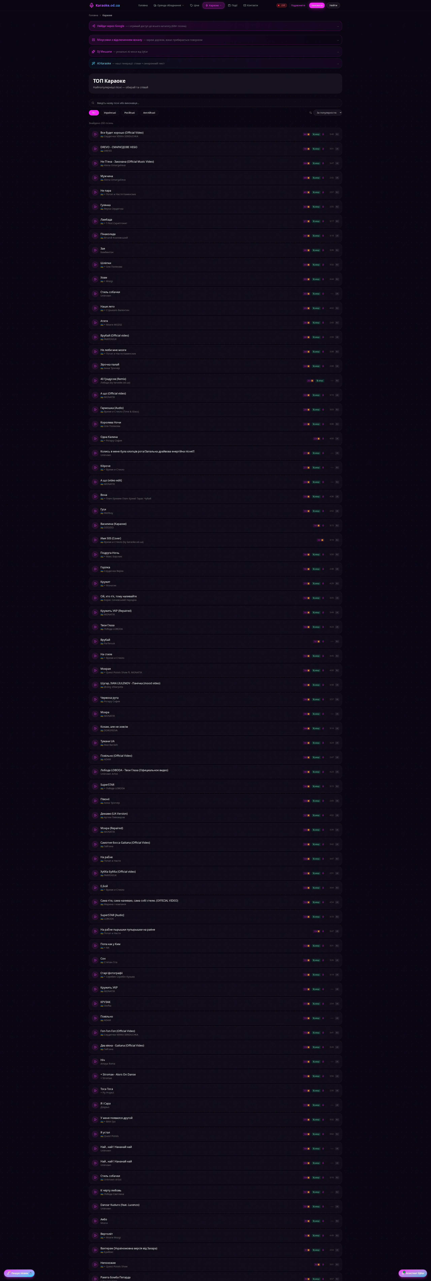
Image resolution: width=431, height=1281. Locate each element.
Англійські (149, 112)
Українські (110, 112)
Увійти (333, 5)
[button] (215, 134)
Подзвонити (298, 5)
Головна (93, 15)
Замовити (317, 5)
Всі (94, 112)
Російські (129, 112)
